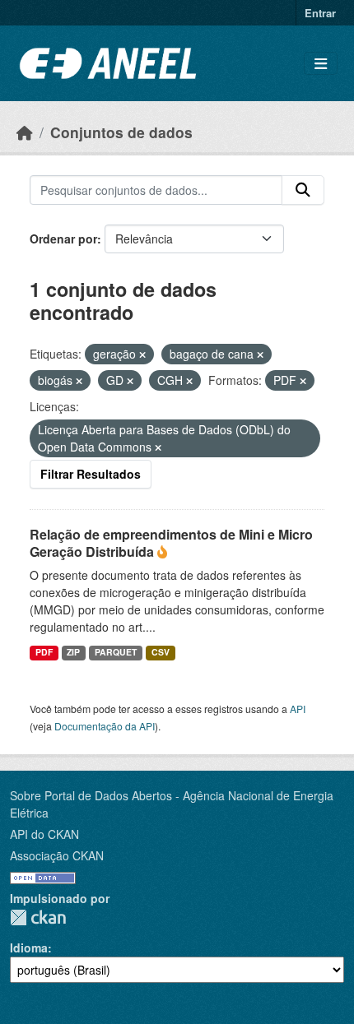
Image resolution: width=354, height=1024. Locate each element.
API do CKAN (44, 834)
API (297, 709)
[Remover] (142, 354)
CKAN (38, 917)
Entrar (320, 13)
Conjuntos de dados (121, 132)
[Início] (24, 132)
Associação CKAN (57, 855)
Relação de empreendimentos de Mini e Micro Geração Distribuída (171, 543)
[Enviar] (303, 190)
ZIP (73, 652)
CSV (160, 652)
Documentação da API (104, 726)
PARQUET (116, 652)
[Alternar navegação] (321, 64)
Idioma (29, 947)
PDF (44, 652)
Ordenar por (63, 238)
